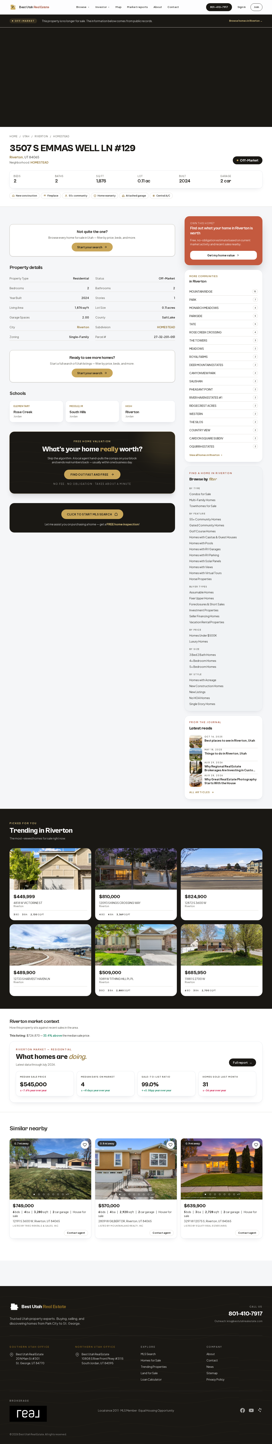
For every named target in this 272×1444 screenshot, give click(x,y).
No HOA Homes (199, 698)
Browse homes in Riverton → (245, 20)
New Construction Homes (206, 686)
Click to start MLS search (89, 514)
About (158, 7)
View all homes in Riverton (204, 455)
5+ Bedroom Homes (202, 666)
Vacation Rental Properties (206, 622)
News (210, 1366)
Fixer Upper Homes (201, 598)
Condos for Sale (200, 494)
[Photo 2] (39, 1194)
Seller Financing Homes (204, 616)
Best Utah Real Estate (31, 1434)
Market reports (137, 7)
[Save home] (85, 1145)
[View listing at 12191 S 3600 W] (50, 1169)
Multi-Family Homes (202, 500)
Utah (26, 136)
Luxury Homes (198, 641)
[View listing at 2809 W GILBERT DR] (136, 1169)
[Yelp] (260, 1410)
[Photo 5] (53, 1194)
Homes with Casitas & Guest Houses (213, 537)
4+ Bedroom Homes (202, 660)
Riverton (41, 136)
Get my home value (221, 255)
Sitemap (212, 1373)
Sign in (242, 7)
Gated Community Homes (206, 525)
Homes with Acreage (202, 680)
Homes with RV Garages (205, 549)
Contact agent (76, 1232)
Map (118, 7)
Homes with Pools (201, 543)
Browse (81, 7)
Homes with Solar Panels (205, 561)
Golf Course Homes (202, 531)
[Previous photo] (14, 1168)
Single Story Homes (202, 704)
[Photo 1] (34, 1194)
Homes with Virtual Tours (205, 573)
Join (256, 7)
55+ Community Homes (205, 519)
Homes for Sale (151, 1360)
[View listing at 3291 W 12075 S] (221, 1169)
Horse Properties (200, 579)
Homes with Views (201, 567)
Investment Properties (203, 610)
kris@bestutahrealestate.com (244, 1321)
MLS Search (148, 1354)
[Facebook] (242, 1410)
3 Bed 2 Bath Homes (202, 654)
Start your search (89, 247)
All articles (199, 792)
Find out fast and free (89, 474)
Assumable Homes (201, 592)
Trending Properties (154, 1366)
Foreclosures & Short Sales (207, 604)
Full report (242, 1062)
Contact (173, 7)
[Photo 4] (48, 1194)
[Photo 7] (63, 1194)
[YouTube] (251, 1410)
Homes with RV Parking (204, 555)
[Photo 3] (43, 1194)
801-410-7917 (219, 7)
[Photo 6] (58, 1194)
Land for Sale (149, 1373)
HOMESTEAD (61, 136)
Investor (101, 7)
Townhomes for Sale (202, 506)
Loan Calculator (151, 1379)
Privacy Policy (215, 1379)
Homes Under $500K (203, 635)
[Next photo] (86, 1168)
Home (13, 136)
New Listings (197, 692)
